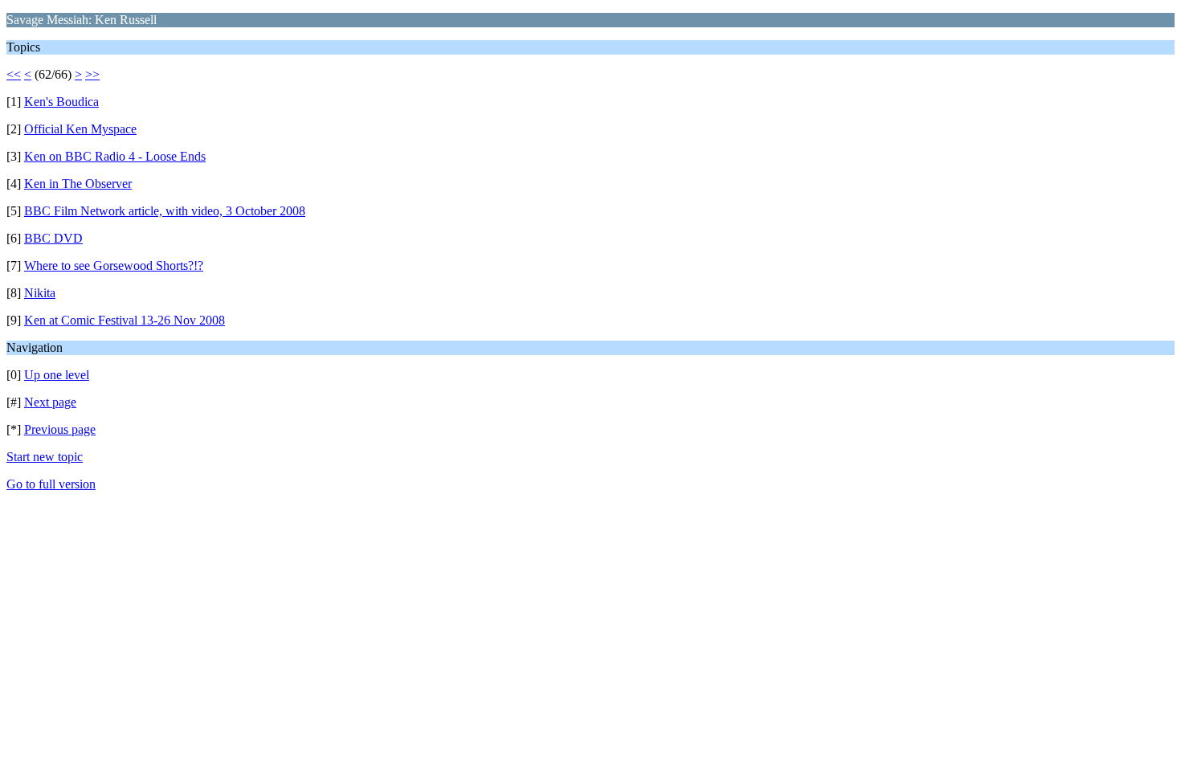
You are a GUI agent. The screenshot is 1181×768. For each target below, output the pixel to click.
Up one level (56, 375)
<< (13, 74)
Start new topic (44, 457)
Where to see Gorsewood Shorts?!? (113, 265)
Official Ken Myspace (80, 129)
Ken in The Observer (78, 183)
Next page (50, 402)
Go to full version (51, 484)
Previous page (60, 429)
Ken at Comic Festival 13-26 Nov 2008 (124, 320)
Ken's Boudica (61, 101)
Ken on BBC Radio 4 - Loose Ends (115, 156)
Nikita (39, 293)
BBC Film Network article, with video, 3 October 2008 (164, 211)
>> (92, 74)
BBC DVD (53, 238)
